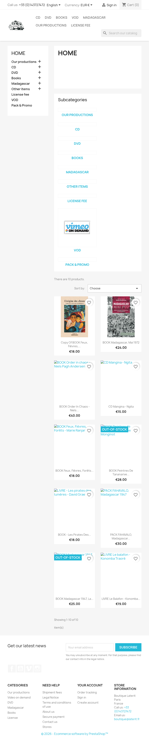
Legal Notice (50, 697)
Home (18, 53)
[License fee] (77, 196)
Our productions (51, 25)
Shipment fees (52, 692)
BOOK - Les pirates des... (74, 534)
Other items (20, 89)
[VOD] (77, 227)
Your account (90, 685)
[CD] (77, 124)
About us (48, 711)
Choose (114, 288)
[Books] (77, 153)
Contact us (49, 722)
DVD (48, 17)
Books (61, 17)
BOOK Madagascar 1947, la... (74, 599)
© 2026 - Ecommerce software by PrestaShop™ (74, 734)
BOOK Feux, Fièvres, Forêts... (74, 470)
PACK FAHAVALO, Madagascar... (121, 536)
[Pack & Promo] (77, 260)
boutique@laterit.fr (127, 719)
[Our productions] (77, 110)
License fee (80, 25)
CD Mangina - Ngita (121, 406)
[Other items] (77, 181)
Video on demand (19, 697)
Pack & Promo (21, 105)
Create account (88, 702)
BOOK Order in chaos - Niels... (74, 408)
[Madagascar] (77, 167)
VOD (75, 17)
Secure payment (53, 717)
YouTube (20, 668)
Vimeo (29, 668)
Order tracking (87, 692)
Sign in (81, 697)
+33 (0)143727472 (32, 5)
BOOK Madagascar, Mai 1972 (121, 342)
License (13, 718)
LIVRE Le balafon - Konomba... (121, 599)
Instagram (37, 668)
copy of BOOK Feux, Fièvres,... (74, 344)
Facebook (12, 668)
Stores (47, 727)
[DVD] (77, 138)
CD (38, 17)
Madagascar (94, 17)
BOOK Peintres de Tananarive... (121, 472)
